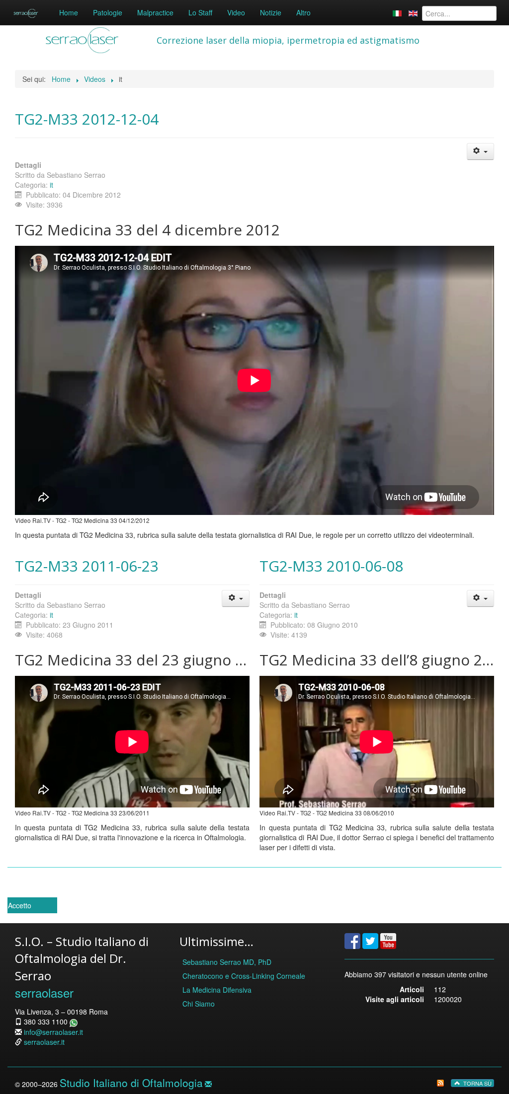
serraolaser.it (44, 1042)
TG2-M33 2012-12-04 (87, 119)
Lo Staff (200, 12)
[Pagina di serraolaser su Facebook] (352, 940)
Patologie (107, 12)
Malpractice (155, 12)
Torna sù (477, 1083)
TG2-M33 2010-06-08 (331, 566)
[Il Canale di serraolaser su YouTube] (388, 940)
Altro (303, 12)
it (51, 185)
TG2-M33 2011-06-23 (87, 566)
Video (236, 12)
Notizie (270, 12)
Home (68, 12)
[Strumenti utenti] (480, 151)
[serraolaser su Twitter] (370, 940)
